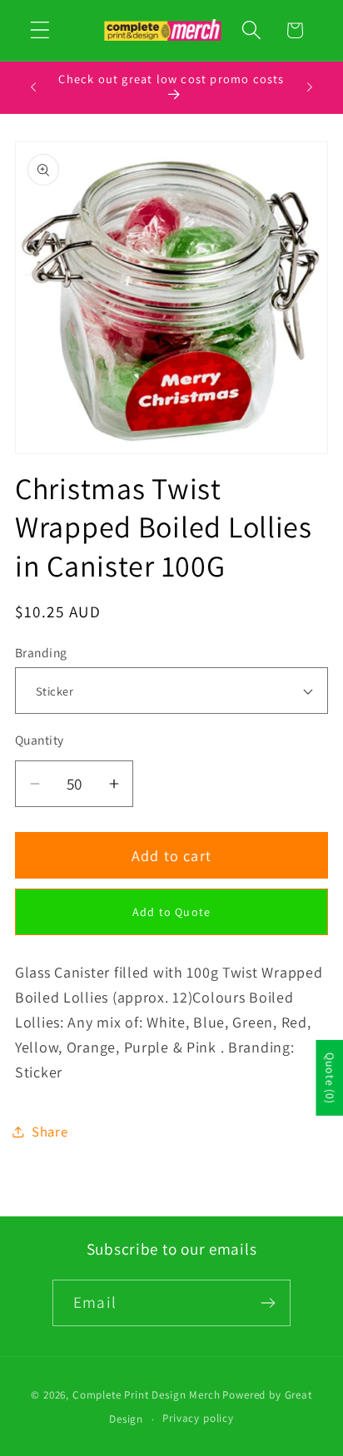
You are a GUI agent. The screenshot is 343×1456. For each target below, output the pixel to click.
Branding (41, 652)
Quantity (39, 739)
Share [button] (50, 1131)
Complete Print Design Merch (146, 1395)
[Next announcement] (309, 87)
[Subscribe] (268, 1303)
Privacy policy (198, 1418)
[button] (40, 30)
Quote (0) (329, 1077)
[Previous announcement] (33, 87)
